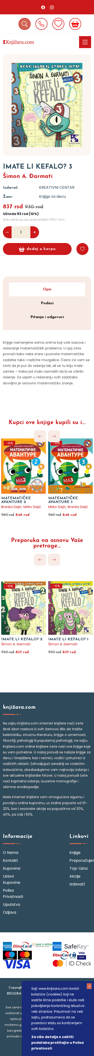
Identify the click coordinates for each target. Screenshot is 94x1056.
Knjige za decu (52, 196)
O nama (10, 852)
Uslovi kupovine (11, 879)
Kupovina (11, 868)
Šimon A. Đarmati (28, 176)
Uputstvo (11, 904)
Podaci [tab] (47, 303)
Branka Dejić (11, 506)
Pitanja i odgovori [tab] (47, 317)
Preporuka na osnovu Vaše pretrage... (47, 543)
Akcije (75, 876)
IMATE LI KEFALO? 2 (21, 639)
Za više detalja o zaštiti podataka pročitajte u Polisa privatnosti (57, 1042)
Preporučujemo (80, 860)
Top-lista (78, 868)
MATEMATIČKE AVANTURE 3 (63, 500)
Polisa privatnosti (13, 893)
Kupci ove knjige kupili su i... (47, 423)
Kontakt (10, 860)
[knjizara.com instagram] (52, 7)
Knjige (75, 852)
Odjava (9, 912)
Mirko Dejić (32, 506)
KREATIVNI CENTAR (56, 187)
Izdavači (77, 884)
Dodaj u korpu (41, 249)
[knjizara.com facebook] (43, 7)
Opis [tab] (47, 289)
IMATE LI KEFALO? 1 (68, 639)
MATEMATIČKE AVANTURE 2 (16, 500)
